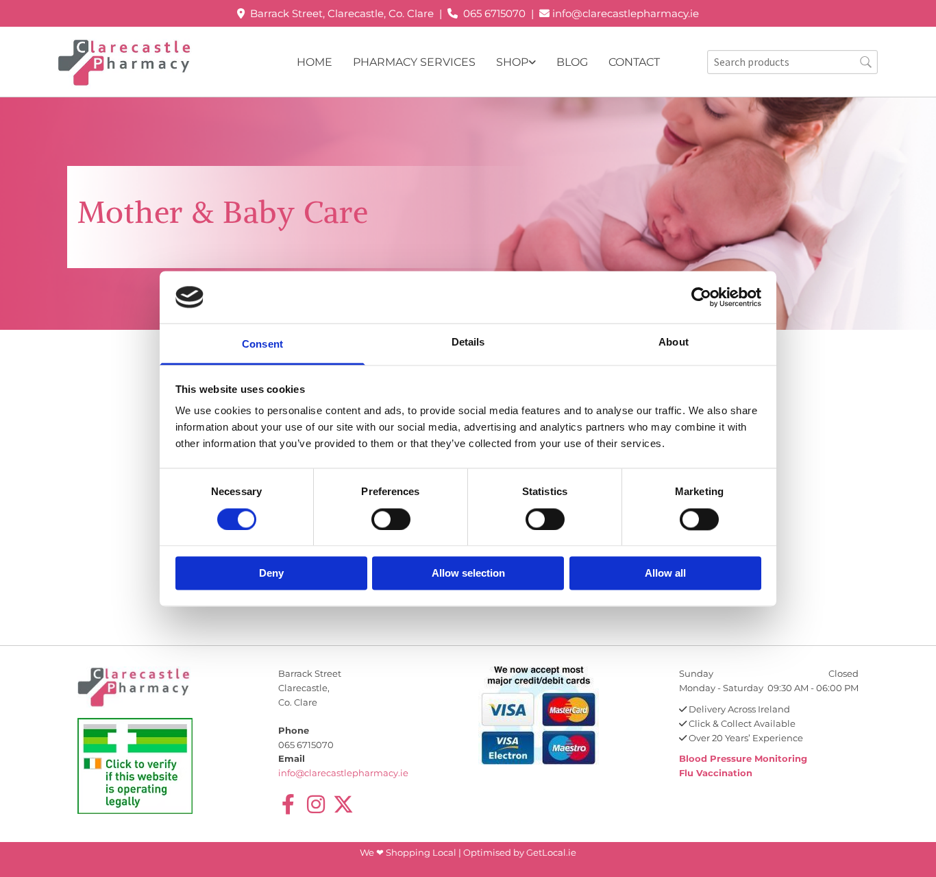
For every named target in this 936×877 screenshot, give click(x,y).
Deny (271, 573)
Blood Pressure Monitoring (743, 758)
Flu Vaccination (715, 772)
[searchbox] (792, 62)
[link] (506, 62)
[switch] (390, 519)
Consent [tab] (262, 344)
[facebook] (288, 804)
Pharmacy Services (414, 62)
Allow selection (468, 573)
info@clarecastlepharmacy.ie (625, 13)
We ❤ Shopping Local (409, 852)
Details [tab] (468, 342)
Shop (512, 62)
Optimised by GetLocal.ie (519, 852)
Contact (634, 62)
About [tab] (673, 342)
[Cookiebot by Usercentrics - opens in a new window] (701, 297)
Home (314, 62)
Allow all (665, 573)
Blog (572, 62)
